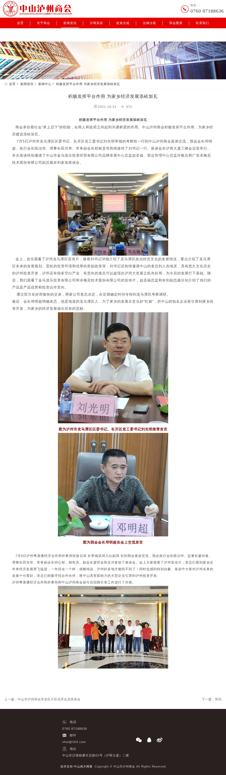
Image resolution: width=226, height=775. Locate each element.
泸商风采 (96, 23)
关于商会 (43, 23)
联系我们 (202, 23)
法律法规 (149, 23)
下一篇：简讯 (212, 699)
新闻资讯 (70, 23)
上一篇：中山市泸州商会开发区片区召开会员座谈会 (42, 699)
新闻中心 (44, 84)
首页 (20, 23)
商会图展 (176, 23)
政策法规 (123, 23)
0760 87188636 (207, 11)
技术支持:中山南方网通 (76, 766)
